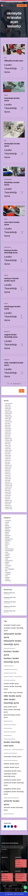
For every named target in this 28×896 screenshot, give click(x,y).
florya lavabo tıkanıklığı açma (12, 711)
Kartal (6, 559)
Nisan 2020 (8, 425)
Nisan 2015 (8, 505)
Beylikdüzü (8, 535)
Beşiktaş (7, 532)
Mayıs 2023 (8, 415)
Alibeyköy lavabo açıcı (13, 61)
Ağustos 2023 (8, 412)
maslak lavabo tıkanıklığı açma (17, 749)
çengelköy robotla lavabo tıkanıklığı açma (11, 797)
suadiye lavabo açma (11, 767)
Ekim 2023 (7, 410)
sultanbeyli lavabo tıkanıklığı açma (10, 775)
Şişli (5, 140)
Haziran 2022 (8, 417)
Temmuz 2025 (8, 403)
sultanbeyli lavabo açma (12, 771)
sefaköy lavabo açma (11, 764)
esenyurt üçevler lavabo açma (11, 279)
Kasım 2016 (8, 478)
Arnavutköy (8, 520)
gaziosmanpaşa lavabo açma (12, 716)
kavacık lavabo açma (7, 735)
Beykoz (7, 533)
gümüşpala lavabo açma (8, 721)
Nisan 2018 (8, 452)
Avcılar (6, 523)
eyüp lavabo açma (10, 707)
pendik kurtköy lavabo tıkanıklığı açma (11, 760)
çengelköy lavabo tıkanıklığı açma (14, 793)
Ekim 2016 (7, 480)
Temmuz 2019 (8, 440)
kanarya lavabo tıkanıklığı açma (10, 251)
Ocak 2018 (8, 457)
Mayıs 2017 (8, 468)
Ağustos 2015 (8, 500)
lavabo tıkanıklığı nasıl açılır (12, 744)
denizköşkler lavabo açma (8, 676)
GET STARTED (21, 5)
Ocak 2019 (8, 447)
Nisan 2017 (8, 470)
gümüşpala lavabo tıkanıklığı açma (10, 724)
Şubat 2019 (8, 445)
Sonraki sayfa (17, 383)
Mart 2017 (7, 472)
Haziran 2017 (8, 467)
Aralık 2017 (8, 458)
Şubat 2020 (8, 428)
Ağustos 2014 (8, 507)
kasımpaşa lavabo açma (12, 99)
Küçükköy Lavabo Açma (11, 183)
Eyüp (5, 57)
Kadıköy (7, 555)
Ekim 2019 (7, 435)
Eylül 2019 (7, 437)
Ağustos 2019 (8, 438)
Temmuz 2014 (8, 508)
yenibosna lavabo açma (12, 780)
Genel (6, 552)
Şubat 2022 (8, 418)
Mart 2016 (7, 490)
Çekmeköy (7, 540)
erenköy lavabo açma (18, 676)
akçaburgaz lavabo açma (12, 307)
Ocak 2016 (8, 493)
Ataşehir (7, 522)
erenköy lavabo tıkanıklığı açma (9, 680)
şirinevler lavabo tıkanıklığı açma (13, 809)
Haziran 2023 (8, 413)
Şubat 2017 (8, 473)
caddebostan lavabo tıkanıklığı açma (10, 669)
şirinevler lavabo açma (11, 803)
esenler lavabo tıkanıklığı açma (13, 687)
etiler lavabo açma (12, 696)
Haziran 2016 (8, 487)
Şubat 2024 (8, 407)
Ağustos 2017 (8, 465)
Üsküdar (7, 579)
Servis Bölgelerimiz (9, 569)
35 (11, 383)
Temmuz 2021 (8, 422)
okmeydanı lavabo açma (12, 145)
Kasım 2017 (8, 460)
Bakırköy (7, 528)
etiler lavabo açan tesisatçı (13, 692)
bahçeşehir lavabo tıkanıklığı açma (12, 642)
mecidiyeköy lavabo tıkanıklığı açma (10, 753)
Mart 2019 (7, 443)
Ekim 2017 (7, 462)
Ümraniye (7, 577)
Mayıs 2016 (8, 488)
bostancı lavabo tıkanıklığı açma (11, 660)
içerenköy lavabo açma (8, 728)
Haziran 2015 (8, 502)
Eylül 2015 (7, 498)
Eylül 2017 (7, 463)
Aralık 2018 (8, 448)
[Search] (21, 391)
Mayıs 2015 (8, 503)
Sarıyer (7, 567)
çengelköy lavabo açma (12, 789)
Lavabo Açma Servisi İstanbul (14, 2)
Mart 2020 (7, 427)
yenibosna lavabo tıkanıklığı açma (14, 784)
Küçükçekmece (7, 247)
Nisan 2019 (8, 442)
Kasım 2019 (8, 433)
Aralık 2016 (8, 477)
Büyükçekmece (9, 539)
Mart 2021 (7, 423)
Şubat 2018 (8, 455)
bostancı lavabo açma (11, 653)
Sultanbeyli (8, 572)
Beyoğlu (6, 95)
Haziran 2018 (8, 450)
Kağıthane (7, 557)
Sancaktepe (8, 565)
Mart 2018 (7, 453)
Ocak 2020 (8, 430)
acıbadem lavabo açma (12, 625)
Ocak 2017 (8, 475)
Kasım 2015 (8, 495)
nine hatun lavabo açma (11, 223)
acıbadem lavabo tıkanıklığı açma (13, 629)
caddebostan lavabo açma (8, 665)
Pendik (7, 564)
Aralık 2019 (8, 432)
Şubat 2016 (8, 492)
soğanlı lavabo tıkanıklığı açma (10, 336)
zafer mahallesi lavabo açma (13, 364)
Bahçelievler (7, 331)
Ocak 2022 (8, 420)
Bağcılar (7, 525)
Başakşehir (8, 530)
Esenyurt (6, 275)
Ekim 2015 (7, 497)
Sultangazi (7, 574)
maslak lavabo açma (7, 749)
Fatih (6, 547)
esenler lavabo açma (11, 683)
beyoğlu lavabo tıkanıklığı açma (9, 648)
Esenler (5, 219)
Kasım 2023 (8, 408)
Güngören (7, 554)
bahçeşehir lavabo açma (12, 635)
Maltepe (7, 562)
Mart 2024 (7, 405)
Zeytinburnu (8, 580)
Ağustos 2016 (8, 483)
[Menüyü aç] (2, 5)
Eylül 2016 (7, 482)
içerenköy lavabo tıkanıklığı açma (10, 731)
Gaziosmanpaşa (9, 550)
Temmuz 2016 (8, 485)
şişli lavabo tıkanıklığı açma (9, 813)
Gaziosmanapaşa (8, 179)
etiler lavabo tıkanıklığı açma (11, 701)
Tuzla (6, 575)
